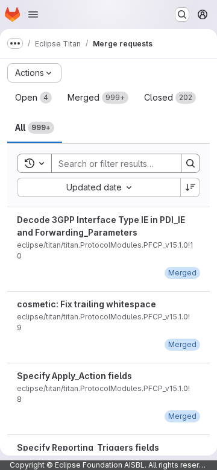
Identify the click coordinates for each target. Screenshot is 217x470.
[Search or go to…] (182, 14)
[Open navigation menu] (33, 14)
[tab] (33, 98)
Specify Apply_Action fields (74, 376)
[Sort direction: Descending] (190, 187)
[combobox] (98, 187)
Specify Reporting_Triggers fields (88, 447)
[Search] (190, 163)
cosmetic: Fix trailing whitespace (86, 304)
